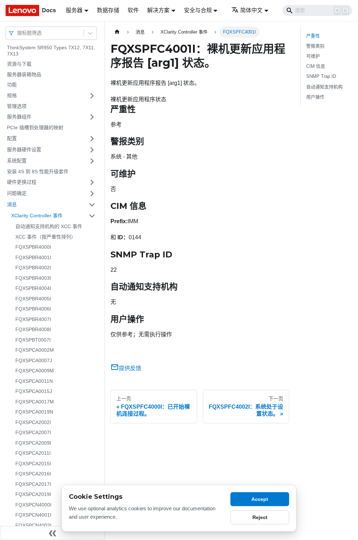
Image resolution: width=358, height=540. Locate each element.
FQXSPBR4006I (33, 309)
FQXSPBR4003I (33, 278)
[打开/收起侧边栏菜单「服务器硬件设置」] (92, 149)
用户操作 (315, 97)
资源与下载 (19, 64)
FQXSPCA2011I (33, 453)
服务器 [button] (74, 10)
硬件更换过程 (21, 182)
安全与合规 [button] (198, 10)
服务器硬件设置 (24, 149)
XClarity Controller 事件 (37, 215)
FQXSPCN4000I (33, 505)
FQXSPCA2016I (33, 473)
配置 (12, 138)
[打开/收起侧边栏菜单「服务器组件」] (92, 117)
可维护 (313, 56)
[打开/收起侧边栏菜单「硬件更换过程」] (92, 182)
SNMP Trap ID (321, 76)
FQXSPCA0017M (34, 401)
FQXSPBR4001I (33, 257)
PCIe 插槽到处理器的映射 (35, 127)
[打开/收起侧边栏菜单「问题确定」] (92, 193)
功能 (12, 84)
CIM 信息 (315, 66)
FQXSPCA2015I (33, 463)
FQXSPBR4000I (33, 247)
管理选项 (17, 106)
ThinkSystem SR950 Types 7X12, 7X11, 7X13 (51, 51)
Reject (259, 517)
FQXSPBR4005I (33, 298)
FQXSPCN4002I (33, 525)
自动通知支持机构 (324, 86)
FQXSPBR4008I (33, 329)
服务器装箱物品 (24, 74)
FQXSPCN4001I (33, 515)
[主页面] (117, 32)
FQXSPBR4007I (33, 319)
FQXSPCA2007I (33, 432)
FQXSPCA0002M (34, 350)
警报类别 (315, 46)
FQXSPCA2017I (33, 484)
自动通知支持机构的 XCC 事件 (48, 226)
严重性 (313, 35)
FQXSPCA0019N (34, 412)
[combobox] (18, 33)
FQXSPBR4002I (33, 267)
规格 (12, 95)
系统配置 (17, 160)
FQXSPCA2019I (33, 494)
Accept (259, 499)
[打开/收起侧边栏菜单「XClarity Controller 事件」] (92, 215)
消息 (12, 204)
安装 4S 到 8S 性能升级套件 (38, 171)
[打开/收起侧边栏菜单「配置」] (92, 138)
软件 (133, 10)
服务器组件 (19, 116)
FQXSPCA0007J (33, 360)
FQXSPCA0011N (34, 381)
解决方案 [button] (158, 10)
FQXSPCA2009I (33, 443)
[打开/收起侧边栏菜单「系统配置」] (92, 161)
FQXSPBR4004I (33, 288)
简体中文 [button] (251, 10)
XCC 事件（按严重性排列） (45, 237)
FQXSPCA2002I (33, 422)
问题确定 (17, 193)
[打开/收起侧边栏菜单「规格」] (92, 95)
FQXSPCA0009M (34, 370)
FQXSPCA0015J (33, 391)
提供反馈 (130, 368)
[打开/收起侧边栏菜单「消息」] (92, 204)
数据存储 (108, 10)
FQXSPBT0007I (33, 340)
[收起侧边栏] (52, 533)
